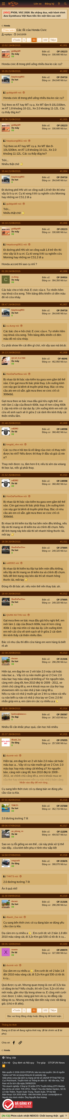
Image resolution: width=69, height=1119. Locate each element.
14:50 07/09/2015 (11, 855)
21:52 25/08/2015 (11, 475)
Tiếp (52, 40)
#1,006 (63, 271)
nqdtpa (8, 34)
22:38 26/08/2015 (11, 652)
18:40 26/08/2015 (11, 593)
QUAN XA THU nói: (16, 615)
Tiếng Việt (10, 1057)
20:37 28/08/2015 (11, 734)
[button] (3, 3)
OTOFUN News (56, 1062)
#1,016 (63, 800)
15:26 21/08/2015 (11, 71)
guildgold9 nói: (14, 92)
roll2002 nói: (12, 563)
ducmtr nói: (12, 755)
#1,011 (63, 541)
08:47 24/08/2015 (11, 304)
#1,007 (63, 304)
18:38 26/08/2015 (11, 541)
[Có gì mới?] (59, 4)
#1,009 (63, 423)
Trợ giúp (41, 1062)
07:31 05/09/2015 (11, 800)
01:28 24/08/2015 (11, 271)
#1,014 (63, 708)
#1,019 (63, 895)
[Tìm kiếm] (65, 4)
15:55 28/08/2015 (11, 708)
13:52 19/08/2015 (11, 45)
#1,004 (63, 171)
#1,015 (63, 734)
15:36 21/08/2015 (11, 119)
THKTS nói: (12, 876)
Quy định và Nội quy (23, 1062)
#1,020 (63, 944)
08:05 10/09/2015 (11, 944)
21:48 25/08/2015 (11, 423)
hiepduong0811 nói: (16, 140)
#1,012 (63, 593)
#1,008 (63, 352)
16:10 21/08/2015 (11, 223)
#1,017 (63, 825)
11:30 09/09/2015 (11, 895)
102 (45, 40)
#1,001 (63, 45)
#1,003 (63, 119)
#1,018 (63, 855)
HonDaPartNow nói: (16, 374)
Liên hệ (6, 1062)
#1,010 (63, 475)
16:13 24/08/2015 (11, 352)
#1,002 (63, 71)
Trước (17, 40)
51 (34, 40)
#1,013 (63, 652)
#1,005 (63, 223)
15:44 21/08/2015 (11, 171)
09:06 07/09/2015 (11, 825)
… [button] (29, 40)
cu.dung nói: (12, 325)
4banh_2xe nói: (14, 917)
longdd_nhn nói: (14, 444)
